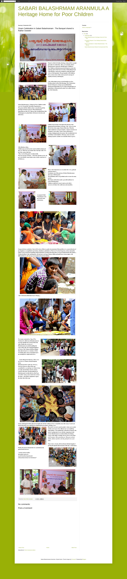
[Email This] (36, 499)
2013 (85, 33)
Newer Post (21, 547)
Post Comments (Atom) (30, 550)
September (87, 35)
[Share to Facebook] (41, 499)
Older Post (74, 547)
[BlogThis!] (38, 499)
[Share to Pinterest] (43, 499)
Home (47, 547)
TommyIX (74, 559)
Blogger (84, 559)
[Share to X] (39, 499)
